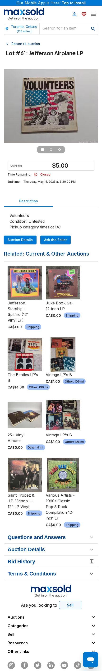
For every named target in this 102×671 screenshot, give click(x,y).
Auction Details (20, 240)
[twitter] (37, 665)
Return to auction (25, 44)
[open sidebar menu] (93, 14)
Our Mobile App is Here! (51, 2)
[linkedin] (51, 665)
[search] (93, 29)
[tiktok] (77, 665)
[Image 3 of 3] (59, 149)
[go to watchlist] (84, 14)
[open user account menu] (74, 14)
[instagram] (11, 665)
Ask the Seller (55, 240)
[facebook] (24, 665)
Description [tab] (28, 201)
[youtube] (64, 665)
